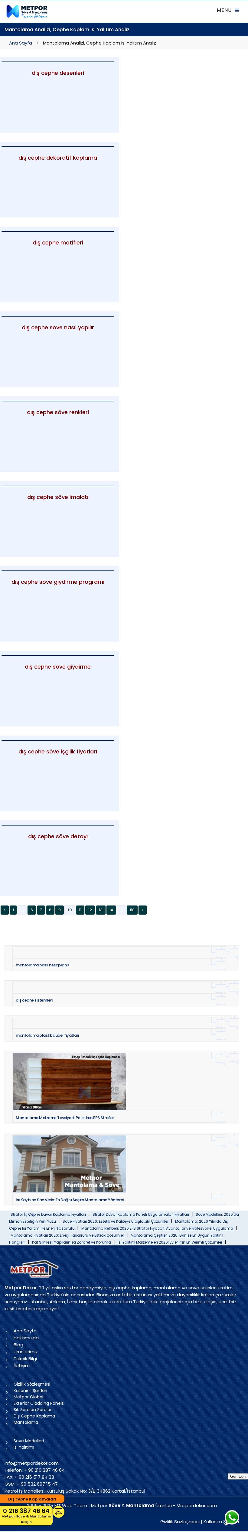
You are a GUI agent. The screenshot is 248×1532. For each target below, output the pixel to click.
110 (132, 909)
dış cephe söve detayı (58, 836)
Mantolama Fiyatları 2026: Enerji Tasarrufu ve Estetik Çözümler (68, 1235)
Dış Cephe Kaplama (34, 1416)
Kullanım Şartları (30, 1390)
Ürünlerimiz (26, 1351)
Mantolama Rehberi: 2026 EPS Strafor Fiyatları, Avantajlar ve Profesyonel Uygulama (157, 1228)
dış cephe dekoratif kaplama (57, 157)
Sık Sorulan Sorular (33, 1410)
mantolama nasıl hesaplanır (42, 965)
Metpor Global (28, 1397)
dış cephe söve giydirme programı (57, 582)
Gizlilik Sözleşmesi (32, 1384)
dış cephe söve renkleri (58, 412)
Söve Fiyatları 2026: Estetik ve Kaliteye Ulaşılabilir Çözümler (116, 1221)
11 (80, 909)
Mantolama (26, 1422)
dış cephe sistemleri (34, 1000)
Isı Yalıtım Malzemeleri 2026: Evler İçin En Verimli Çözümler (170, 1242)
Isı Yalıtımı (24, 1447)
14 (111, 909)
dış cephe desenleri (58, 73)
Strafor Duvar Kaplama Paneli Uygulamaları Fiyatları (141, 1214)
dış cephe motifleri (58, 242)
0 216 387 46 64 (26, 1515)
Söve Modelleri (29, 1441)
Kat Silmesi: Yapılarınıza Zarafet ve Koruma (72, 1242)
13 (101, 909)
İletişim (22, 1365)
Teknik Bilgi (25, 1358)
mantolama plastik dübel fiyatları (47, 1035)
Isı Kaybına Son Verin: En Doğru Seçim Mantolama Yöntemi (70, 1200)
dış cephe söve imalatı (57, 497)
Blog (18, 1344)
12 (90, 909)
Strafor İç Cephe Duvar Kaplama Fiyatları (49, 1214)
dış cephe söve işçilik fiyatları (57, 751)
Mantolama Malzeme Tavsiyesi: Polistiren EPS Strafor (65, 1118)
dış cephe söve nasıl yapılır (58, 327)
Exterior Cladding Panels (39, 1403)
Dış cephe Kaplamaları (32, 1499)
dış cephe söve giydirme (58, 666)
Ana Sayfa (20, 43)
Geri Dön (238, 1476)
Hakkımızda (26, 1337)
